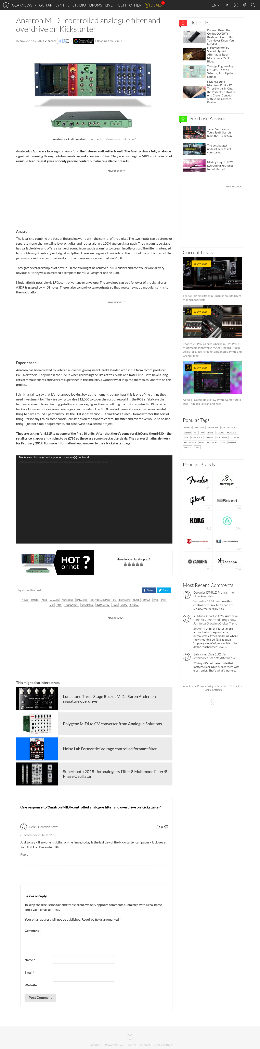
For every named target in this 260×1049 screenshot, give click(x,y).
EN (214, 5)
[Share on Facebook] (149, 590)
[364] (227, 520)
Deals (156, 5)
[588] (198, 500)
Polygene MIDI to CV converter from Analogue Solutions (112, 723)
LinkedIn (227, 5)
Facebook (244, 5)
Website (31, 985)
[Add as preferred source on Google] (83, 41)
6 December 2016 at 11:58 (38, 835)
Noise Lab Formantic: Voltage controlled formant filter (110, 748)
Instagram (236, 5)
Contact (234, 686)
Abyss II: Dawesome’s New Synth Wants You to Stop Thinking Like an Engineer (212, 385)
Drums (95, 5)
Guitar (45, 5)
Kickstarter (115, 443)
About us (188, 686)
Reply (24, 854)
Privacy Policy (205, 686)
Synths (62, 5)
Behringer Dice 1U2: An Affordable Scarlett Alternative (214, 656)
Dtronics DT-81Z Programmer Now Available (214, 594)
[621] (227, 479)
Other (135, 5)
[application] (94, 499)
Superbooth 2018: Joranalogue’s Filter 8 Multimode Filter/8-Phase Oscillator (116, 774)
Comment (33, 930)
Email (29, 972)
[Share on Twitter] (164, 590)
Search (254, 5)
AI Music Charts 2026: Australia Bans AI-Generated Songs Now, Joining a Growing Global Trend (215, 619)
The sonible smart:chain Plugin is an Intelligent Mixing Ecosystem (212, 281)
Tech (121, 5)
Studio (79, 5)
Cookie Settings (213, 689)
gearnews (22, 5)
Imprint (221, 686)
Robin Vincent (46, 41)
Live (109, 5)
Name (30, 960)
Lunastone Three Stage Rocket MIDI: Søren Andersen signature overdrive (109, 699)
